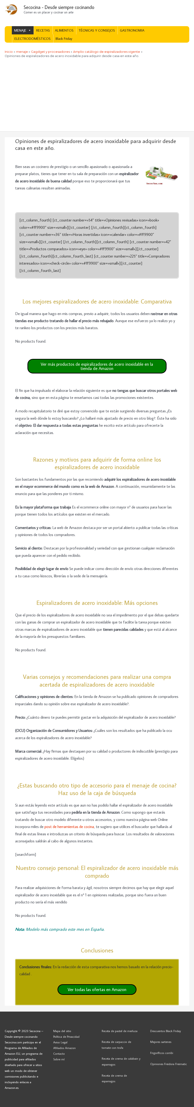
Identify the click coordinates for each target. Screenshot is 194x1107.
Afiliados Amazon (64, 1048)
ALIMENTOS (64, 30)
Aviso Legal (60, 1042)
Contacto (59, 1053)
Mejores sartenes (160, 1042)
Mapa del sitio (62, 1031)
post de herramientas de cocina (69, 826)
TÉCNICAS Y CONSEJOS (97, 30)
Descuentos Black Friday (165, 1031)
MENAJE (20, 30)
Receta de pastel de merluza (119, 1031)
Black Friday (64, 38)
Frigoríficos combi (161, 1053)
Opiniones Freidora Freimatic (168, 1064)
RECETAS (43, 30)
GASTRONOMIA (132, 30)
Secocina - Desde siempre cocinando (59, 7)
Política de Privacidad (66, 1036)
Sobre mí (59, 1059)
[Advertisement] (97, 96)
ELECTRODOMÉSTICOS (32, 38)
